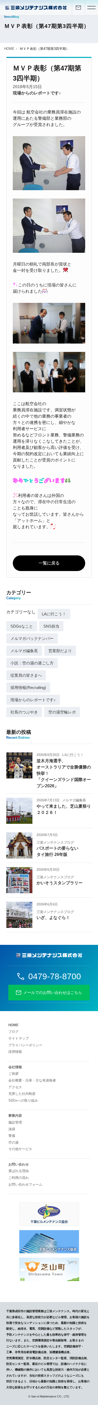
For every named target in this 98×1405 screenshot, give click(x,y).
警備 (11, 1136)
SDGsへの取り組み (23, 1100)
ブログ (13, 1032)
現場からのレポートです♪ (37, 93)
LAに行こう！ (54, 614)
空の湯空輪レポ (62, 712)
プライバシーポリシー (25, 1045)
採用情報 (15, 1052)
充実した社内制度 (22, 1094)
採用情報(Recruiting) (28, 687)
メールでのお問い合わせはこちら (52, 992)
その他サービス (20, 1149)
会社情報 (15, 1067)
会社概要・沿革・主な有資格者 (32, 1080)
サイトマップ (18, 1038)
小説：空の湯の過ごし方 (32, 663)
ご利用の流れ (18, 1178)
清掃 (11, 1129)
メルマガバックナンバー (32, 638)
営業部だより (60, 651)
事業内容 (15, 1116)
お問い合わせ (18, 1164)
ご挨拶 (13, 1074)
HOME (9, 49)
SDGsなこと (21, 626)
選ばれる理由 (18, 1171)
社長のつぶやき (24, 712)
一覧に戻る (49, 563)
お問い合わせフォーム (25, 1184)
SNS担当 (51, 626)
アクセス (15, 1087)
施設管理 (15, 1122)
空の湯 (13, 1142)
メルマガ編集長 (24, 651)
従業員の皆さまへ (26, 675)
